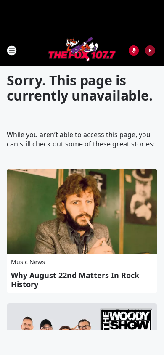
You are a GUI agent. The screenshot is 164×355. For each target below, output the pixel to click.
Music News (28, 262)
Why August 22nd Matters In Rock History (75, 279)
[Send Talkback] (134, 50)
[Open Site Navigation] (12, 50)
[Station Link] (82, 50)
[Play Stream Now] (150, 50)
